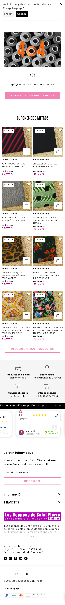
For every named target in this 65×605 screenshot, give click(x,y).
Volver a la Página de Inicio (32, 95)
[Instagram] (10, 559)
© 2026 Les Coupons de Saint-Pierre (23, 580)
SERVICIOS (11, 502)
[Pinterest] (15, 559)
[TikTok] (26, 559)
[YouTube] (20, 559)
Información (13, 494)
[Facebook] (5, 559)
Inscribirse (32, 481)
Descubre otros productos (32, 349)
